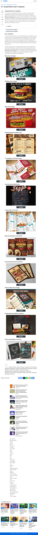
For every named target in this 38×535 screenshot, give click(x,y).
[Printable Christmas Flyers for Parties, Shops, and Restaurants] (23, 519)
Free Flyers (26, 369)
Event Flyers (18, 368)
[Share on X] (2, 17)
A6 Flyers (18, 367)
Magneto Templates (13, 469)
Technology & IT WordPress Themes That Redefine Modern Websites (22, 422)
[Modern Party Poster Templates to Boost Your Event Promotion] (14, 505)
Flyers (4, 4)
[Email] (29, 378)
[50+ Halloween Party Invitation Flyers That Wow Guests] (5, 519)
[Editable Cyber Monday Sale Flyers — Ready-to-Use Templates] (23, 505)
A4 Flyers (10, 367)
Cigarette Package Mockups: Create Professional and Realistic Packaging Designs (21, 391)
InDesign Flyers (16, 371)
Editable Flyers (12, 368)
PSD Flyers (24, 372)
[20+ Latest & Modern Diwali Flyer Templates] (14, 519)
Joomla (11, 466)
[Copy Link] (2, 24)
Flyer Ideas (35, 368)
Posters (11, 476)
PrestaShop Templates (13, 478)
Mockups (17, 393)
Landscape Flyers (22, 371)
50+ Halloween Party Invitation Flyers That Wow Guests (5, 524)
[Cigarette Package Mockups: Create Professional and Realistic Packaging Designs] (12, 391)
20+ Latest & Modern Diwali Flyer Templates (14, 524)
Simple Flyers (34, 372)
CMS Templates (12, 448)
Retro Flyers (29, 372)
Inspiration (11, 465)
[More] (36, 378)
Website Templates (13, 490)
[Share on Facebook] (2, 14)
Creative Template (33, 367)
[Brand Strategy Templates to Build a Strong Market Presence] (12, 397)
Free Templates (12, 459)
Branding (11, 441)
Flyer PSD (11, 369)
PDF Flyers (14, 372)
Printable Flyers (19, 372)
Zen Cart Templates (13, 496)
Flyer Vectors (21, 369)
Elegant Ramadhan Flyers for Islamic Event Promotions (4, 510)
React (11, 479)
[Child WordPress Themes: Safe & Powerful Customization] (12, 428)
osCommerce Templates (14, 475)
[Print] (33, 378)
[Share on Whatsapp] (2, 22)
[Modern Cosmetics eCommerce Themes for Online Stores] (12, 386)
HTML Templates (18, 403)
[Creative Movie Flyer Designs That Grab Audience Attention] (33, 505)
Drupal (11, 451)
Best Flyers (22, 367)
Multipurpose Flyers (8, 372)
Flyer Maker (7, 369)
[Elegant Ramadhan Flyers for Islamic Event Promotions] (5, 505)
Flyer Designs (30, 368)
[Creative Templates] (5, 1)
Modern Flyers (28, 371)
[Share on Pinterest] (2, 19)
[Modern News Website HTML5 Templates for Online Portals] (12, 402)
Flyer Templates (16, 369)
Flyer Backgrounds (23, 368)
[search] (34, 1)
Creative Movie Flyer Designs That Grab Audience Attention (33, 510)
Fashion (11, 454)
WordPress (17, 429)
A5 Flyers (14, 367)
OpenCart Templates (13, 473)
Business (11, 444)
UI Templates (12, 483)
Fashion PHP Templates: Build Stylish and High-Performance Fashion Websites (21, 406)
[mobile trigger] (2, 1)
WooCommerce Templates (14, 492)
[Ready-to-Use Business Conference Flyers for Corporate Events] (33, 519)
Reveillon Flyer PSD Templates (12, 31)
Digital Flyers (7, 368)
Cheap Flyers (27, 367)
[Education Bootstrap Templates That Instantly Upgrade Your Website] (12, 433)
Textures (11, 482)
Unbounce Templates (13, 485)
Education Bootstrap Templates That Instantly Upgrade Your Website (22, 433)
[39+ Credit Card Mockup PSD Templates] (12, 417)
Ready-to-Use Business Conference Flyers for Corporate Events (32, 525)
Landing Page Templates (14, 468)
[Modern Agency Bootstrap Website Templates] (12, 413)
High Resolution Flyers (9, 371)
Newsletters (12, 472)
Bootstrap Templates (19, 414)
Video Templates (12, 486)
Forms (11, 458)
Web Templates (18, 409)
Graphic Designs (12, 461)
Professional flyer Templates (11, 29)
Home (2, 4)
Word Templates (18, 398)
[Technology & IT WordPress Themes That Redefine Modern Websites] (12, 422)
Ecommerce (17, 387)
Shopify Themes (12, 480)
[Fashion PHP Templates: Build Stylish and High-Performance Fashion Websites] (12, 407)
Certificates (11, 447)
